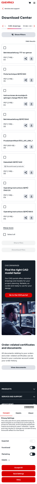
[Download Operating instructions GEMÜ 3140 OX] (31, 196)
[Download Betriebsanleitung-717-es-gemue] (31, 59)
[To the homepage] (8, 2)
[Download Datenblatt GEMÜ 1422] (31, 172)
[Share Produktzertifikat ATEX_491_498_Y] (26, 147)
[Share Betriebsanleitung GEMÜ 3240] (26, 125)
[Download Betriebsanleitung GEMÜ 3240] (31, 125)
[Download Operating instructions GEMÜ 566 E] (31, 218)
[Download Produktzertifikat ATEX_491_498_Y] (31, 147)
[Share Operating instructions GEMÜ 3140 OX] (26, 196)
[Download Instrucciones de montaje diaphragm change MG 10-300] (31, 104)
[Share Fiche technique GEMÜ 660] (26, 80)
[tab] (14, 26)
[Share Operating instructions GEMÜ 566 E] (26, 218)
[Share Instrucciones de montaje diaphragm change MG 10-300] (26, 104)
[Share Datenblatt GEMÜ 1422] (26, 172)
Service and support (12, 9)
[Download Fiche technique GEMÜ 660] (31, 80)
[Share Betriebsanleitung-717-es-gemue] (26, 59)
